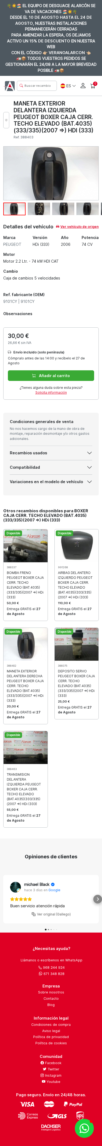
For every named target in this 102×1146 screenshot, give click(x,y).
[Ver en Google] (15, 887)
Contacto (51, 998)
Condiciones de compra (51, 1025)
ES (68, 85)
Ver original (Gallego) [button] (54, 914)
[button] (4, 899)
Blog (51, 1005)
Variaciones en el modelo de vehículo (46, 481)
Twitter (53, 1069)
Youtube (52, 1082)
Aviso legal (51, 1031)
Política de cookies (51, 1043)
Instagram (52, 1075)
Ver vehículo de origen (79, 227)
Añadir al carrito (54, 375)
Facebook (52, 1063)
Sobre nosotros (51, 992)
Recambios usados (28, 453)
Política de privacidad (51, 1037)
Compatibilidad (25, 467)
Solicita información (51, 392)
